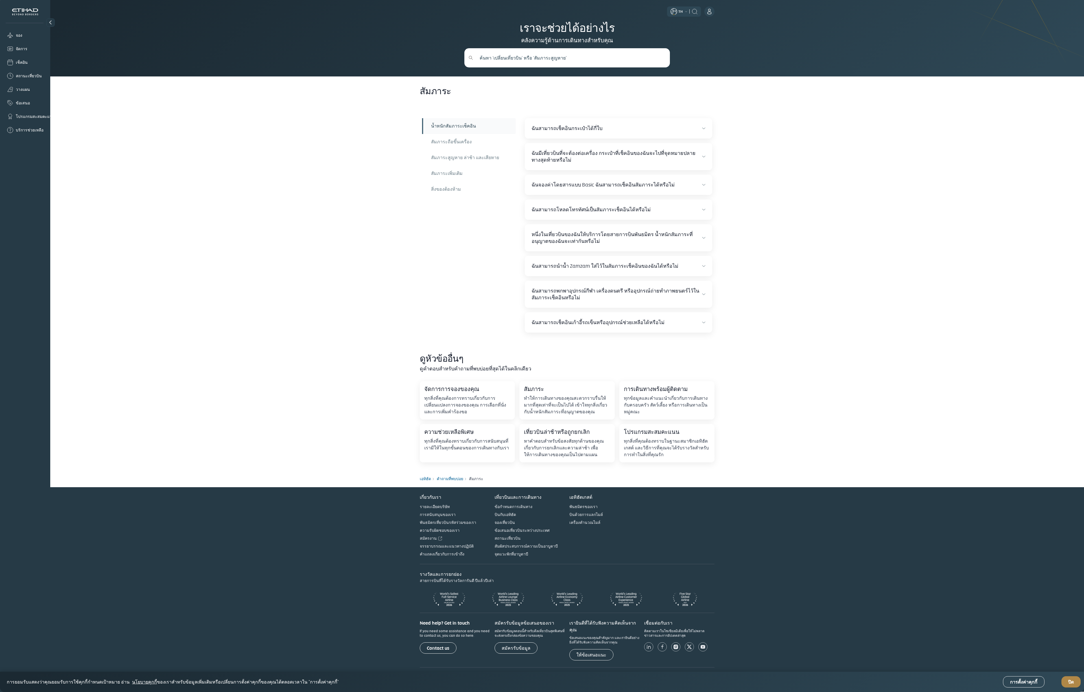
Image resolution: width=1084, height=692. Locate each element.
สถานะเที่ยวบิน (508, 538)
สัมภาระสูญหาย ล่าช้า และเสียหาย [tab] (465, 158)
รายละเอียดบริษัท (435, 506)
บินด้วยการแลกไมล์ (586, 514)
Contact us (438, 648)
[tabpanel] (616, 225)
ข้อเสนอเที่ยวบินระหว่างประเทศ (522, 530)
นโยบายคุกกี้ (144, 682)
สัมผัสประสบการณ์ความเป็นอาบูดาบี (526, 546)
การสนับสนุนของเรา (438, 514)
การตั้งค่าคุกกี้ (1023, 682)
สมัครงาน (428, 538)
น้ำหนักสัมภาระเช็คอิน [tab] (453, 126)
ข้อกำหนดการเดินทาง (513, 506)
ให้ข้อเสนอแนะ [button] (591, 655)
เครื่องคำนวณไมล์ (584, 522)
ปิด (1071, 682)
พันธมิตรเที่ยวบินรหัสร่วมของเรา (448, 522)
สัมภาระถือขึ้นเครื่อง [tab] (451, 142)
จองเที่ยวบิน (505, 522)
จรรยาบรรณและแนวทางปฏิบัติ (447, 546)
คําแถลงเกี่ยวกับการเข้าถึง (442, 554)
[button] (50, 22)
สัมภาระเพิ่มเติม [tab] (447, 173)
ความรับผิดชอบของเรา (440, 530)
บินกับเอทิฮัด (505, 514)
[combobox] (570, 57)
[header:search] (695, 11)
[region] (542, 682)
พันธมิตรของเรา (583, 506)
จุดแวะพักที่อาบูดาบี (511, 554)
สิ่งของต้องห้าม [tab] (446, 189)
